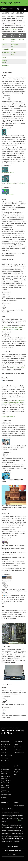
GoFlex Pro (22, 368)
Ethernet (21, 39)
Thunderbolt (5, 66)
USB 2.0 (4, 39)
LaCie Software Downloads (5, 777)
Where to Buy (5, 761)
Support (3, 766)
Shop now (7, 4)
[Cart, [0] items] (18, 9)
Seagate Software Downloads (6, 773)
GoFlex (14, 368)
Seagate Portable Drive (8, 195)
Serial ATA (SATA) (13, 40)
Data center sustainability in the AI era (12, 731)
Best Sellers (4, 747)
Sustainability (18, 747)
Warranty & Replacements (5, 791)
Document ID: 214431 (10, 29)
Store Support (5, 758)
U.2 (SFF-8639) (13, 53)
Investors (4, 803)
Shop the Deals (5, 744)
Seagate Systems (6, 795)
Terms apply (13, 4)
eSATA (4, 57)
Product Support (6, 769)
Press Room (17, 769)
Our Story (16, 744)
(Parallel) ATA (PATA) (14, 45)
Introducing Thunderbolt (8, 417)
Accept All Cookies (13, 846)
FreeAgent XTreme (9, 327)
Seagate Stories (18, 772)
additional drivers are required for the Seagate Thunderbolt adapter (13, 402)
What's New (4, 750)
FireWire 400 (5, 49)
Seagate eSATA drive (16, 329)
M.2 (12, 49)
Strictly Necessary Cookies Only (13, 850)
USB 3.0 (4, 44)
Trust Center (17, 750)
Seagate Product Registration (5, 782)
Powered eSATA (4, 61)
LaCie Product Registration (5, 786)
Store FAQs (4, 753)
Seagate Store (5, 741)
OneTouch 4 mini (10, 183)
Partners (16, 803)
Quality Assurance (19, 753)
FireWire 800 (5, 53)
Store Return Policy (6, 755)
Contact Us (4, 797)
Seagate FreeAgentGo (8, 173)
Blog (15, 775)
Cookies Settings (12, 855)
